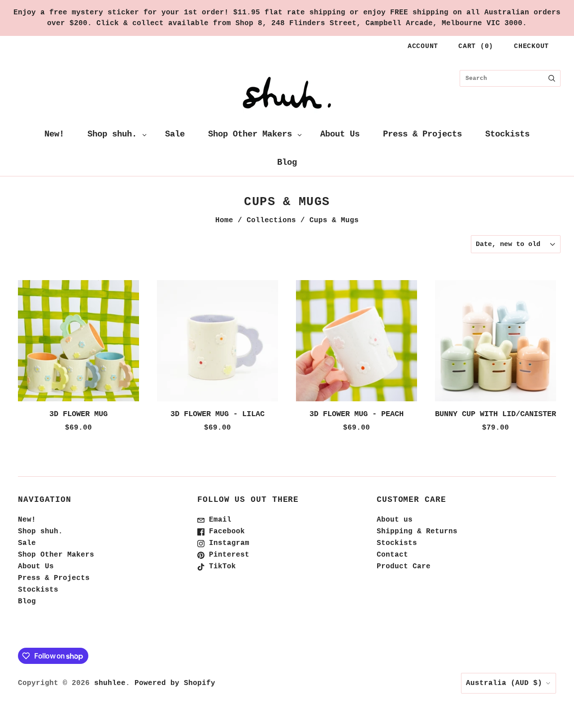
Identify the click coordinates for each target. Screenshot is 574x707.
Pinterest (226, 555)
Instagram (226, 543)
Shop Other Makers (250, 134)
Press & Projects (422, 134)
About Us (340, 134)
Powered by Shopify (175, 683)
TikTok (220, 566)
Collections (271, 220)
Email (217, 520)
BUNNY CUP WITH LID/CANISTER (495, 414)
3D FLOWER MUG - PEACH (356, 414)
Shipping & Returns (417, 531)
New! (54, 134)
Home (224, 220)
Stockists (507, 134)
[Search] (552, 78)
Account (423, 46)
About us (395, 520)
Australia (504, 683)
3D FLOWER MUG (78, 414)
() (475, 46)
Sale (175, 134)
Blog (287, 162)
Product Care (403, 566)
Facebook (224, 531)
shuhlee (110, 683)
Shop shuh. (112, 134)
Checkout (531, 46)
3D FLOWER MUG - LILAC (217, 414)
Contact (392, 555)
